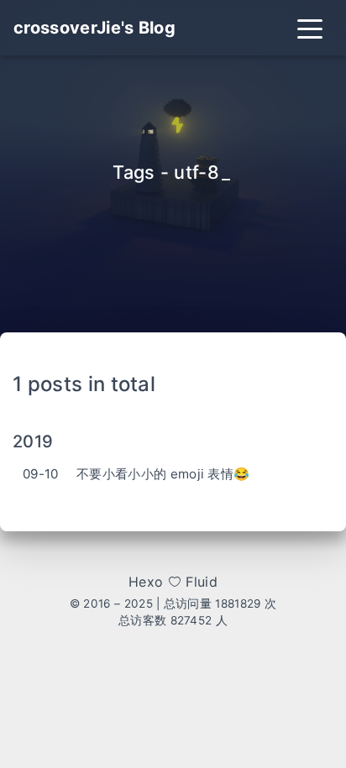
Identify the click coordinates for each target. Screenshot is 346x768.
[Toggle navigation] (310, 27)
